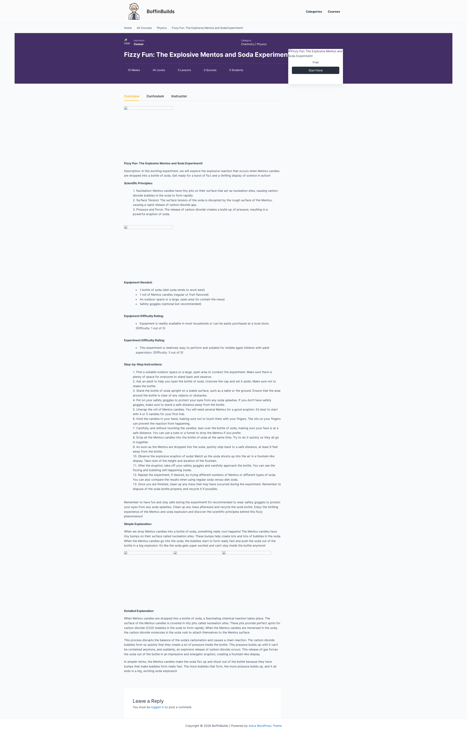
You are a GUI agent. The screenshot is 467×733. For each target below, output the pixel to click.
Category (246, 40)
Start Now (316, 70)
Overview (131, 96)
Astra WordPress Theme (265, 726)
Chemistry (247, 44)
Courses (334, 11)
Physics (262, 44)
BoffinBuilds (161, 11)
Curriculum (155, 96)
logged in (157, 707)
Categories (314, 11)
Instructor (139, 40)
